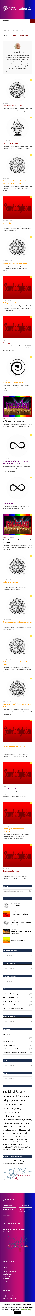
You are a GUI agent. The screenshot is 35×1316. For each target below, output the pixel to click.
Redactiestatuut (7, 1274)
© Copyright (6, 1276)
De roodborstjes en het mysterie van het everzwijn (17, 541)
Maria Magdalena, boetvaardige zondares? (14, 748)
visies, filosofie (7, 1034)
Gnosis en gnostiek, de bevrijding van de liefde (17, 705)
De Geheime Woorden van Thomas (15, 263)
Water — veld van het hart (10, 997)
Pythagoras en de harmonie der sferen (16, 303)
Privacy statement (8, 1281)
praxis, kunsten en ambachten (11, 1049)
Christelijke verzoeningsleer (13, 143)
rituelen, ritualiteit (8, 1041)
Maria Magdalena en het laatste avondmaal (13, 830)
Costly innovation (16, 905)
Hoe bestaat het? (8, 503)
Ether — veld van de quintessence (13, 1008)
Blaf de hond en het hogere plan (14, 421)
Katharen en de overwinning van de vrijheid (15, 663)
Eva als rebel (7, 223)
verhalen (5, 418)
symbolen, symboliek (9, 1045)
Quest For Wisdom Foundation (24, 1210)
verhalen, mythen (8, 1038)
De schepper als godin (10, 343)
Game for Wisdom (8, 1209)
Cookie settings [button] (26, 1310)
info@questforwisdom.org (10, 1296)
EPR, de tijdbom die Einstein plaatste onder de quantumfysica (15, 462)
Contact (5, 1267)
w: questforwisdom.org (9, 1298)
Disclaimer (6, 1278)
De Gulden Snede (24, 1205)
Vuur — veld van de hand (10, 1005)
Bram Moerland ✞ (17, 52)
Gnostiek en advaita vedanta (12, 789)
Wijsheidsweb (7, 1215)
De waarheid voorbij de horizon (14, 383)
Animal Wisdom (7, 1205)
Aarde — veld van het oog (10, 994)
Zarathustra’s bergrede (11, 871)
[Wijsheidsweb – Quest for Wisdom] (17, 9)
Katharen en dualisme (10, 582)
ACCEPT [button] (17, 1313)
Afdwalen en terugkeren (18, 940)
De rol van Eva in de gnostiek (13, 106)
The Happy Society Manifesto (19, 914)
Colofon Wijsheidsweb (9, 1272)
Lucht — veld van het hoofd (11, 1001)
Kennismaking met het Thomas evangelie (17, 622)
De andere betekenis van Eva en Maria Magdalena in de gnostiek (16, 182)
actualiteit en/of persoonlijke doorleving (14, 1052)
